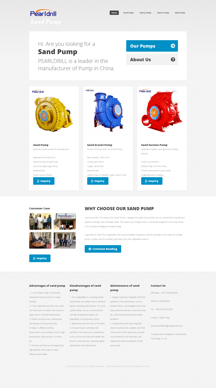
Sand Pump (128, 12)
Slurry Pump (145, 12)
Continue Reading (105, 249)
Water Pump (163, 12)
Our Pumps (142, 46)
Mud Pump (180, 12)
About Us (140, 59)
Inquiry (45, 181)
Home (114, 12)
